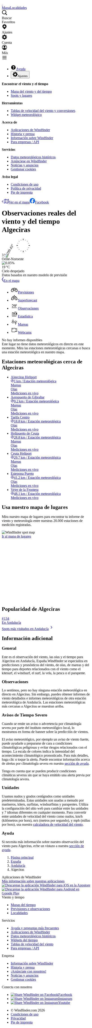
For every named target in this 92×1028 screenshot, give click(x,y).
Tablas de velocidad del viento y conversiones (43, 111)
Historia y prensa (23, 134)
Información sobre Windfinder (32, 138)
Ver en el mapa (19, 202)
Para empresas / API (25, 142)
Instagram (65, 999)
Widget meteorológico (26, 115)
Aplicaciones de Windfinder (30, 130)
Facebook (42, 202)
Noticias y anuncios (24, 165)
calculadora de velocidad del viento (58, 824)
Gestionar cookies (23, 169)
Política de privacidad (26, 188)
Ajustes (23, 76)
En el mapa (11, 281)
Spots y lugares (21, 95)
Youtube (64, 1003)
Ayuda (20, 69)
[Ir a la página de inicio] (2, 4)
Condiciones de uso (24, 184)
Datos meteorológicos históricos (33, 157)
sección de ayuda (77, 763)
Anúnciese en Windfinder (29, 161)
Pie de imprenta (22, 192)
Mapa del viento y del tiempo (31, 91)
